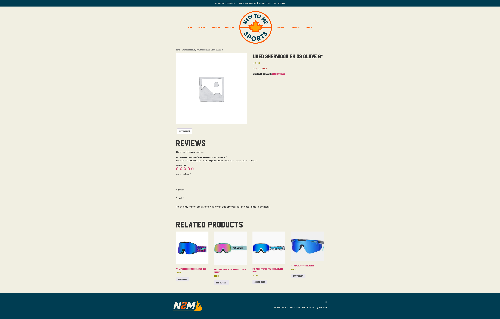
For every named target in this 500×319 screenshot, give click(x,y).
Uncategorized (188, 50)
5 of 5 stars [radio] (192, 168)
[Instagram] (326, 302)
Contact (308, 27)
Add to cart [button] (221, 282)
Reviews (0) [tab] (184, 131)
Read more (182, 279)
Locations (229, 27)
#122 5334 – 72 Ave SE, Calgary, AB (241, 3)
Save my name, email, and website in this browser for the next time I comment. (224, 207)
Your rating (181, 165)
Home (190, 27)
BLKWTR (323, 307)
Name (180, 190)
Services (216, 27)
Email (180, 198)
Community (282, 27)
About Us (296, 27)
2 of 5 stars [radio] (181, 168)
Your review (183, 174)
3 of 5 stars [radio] (184, 168)
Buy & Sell (202, 27)
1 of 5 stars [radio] (177, 168)
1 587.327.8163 (279, 3)
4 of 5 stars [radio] (188, 168)
